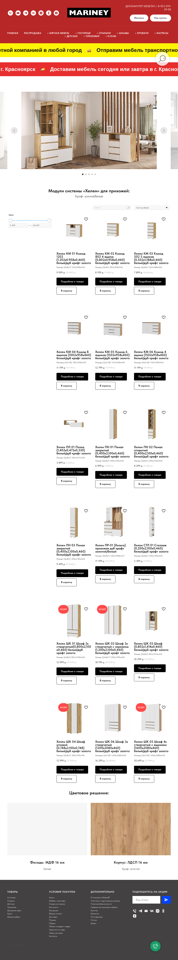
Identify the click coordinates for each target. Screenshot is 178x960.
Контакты (53, 936)
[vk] (33, 13)
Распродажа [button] (32, 33)
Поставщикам (97, 917)
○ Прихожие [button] (91, 36)
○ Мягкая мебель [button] (58, 33)
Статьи (94, 920)
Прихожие (11, 907)
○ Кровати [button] (142, 33)
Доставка (53, 917)
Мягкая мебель (13, 917)
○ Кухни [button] (110, 36)
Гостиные (11, 897)
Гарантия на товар (57, 929)
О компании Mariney (99, 897)
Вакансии (95, 913)
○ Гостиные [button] (83, 33)
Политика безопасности (101, 904)
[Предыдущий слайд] (14, 130)
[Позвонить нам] (10, 13)
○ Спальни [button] (104, 33)
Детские (11, 904)
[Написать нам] (18, 13)
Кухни (9, 913)
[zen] (56, 13)
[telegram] (25, 13)
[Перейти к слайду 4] (92, 174)
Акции (51, 897)
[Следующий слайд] (163, 130)
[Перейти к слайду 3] (89, 174)
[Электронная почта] (146, 911)
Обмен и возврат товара (59, 926)
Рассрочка (53, 910)
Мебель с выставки (57, 901)
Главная (12, 33)
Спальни (11, 901)
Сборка (52, 923)
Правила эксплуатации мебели (104, 907)
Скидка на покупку (57, 904)
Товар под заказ (56, 933)
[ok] (48, 13)
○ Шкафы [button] (123, 33)
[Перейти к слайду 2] (86, 174)
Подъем (52, 920)
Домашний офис (14, 910)
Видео (93, 923)
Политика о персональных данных (105, 901)
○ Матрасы (161, 33)
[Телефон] (134, 911)
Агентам (94, 910)
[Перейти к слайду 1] (82, 174)
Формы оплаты (55, 913)
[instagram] (41, 13)
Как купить (53, 907)
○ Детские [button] (71, 36)
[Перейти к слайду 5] (95, 174)
